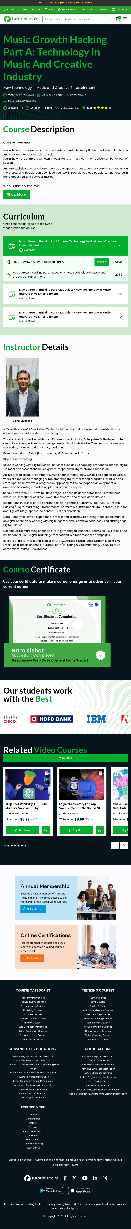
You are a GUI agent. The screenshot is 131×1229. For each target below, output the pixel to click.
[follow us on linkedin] (95, 1178)
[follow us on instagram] (105, 1178)
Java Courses (98, 1001)
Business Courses (33, 1014)
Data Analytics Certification (33, 1097)
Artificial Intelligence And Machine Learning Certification (98, 1093)
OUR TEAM (27, 1160)
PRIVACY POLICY (94, 1160)
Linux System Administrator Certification (98, 1089)
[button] (5, 845)
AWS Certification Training (98, 1072)
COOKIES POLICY (61, 1165)
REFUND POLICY (112, 1160)
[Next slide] (124, 845)
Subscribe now (35, 909)
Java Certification (98, 1081)
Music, (11, 101)
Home (9, 9)
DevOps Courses (98, 1006)
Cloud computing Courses (98, 1026)
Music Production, (26, 101)
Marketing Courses (33, 1010)
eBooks (33, 1122)
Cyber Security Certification (98, 1085)
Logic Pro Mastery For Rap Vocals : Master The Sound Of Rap (79, 808)
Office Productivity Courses (33, 1031)
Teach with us (33, 1147)
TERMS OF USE (77, 1160)
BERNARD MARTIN (18, 813)
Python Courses (98, 997)
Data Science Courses (98, 1022)
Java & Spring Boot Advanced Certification (32, 1056)
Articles (102, 9)
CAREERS (39, 1160)
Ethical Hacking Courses (98, 1031)
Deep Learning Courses (98, 1014)
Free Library (67, 9)
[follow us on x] (74, 1178)
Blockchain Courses (98, 1039)
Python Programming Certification (98, 1077)
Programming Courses (33, 997)
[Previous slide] (115, 845)
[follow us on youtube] (85, 1178)
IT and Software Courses (33, 1018)
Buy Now (24, 830)
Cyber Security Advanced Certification (33, 1081)
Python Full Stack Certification (33, 1093)
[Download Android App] (51, 1190)
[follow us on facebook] (65, 1178)
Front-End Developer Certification (98, 1068)
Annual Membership (33, 1131)
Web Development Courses (33, 1026)
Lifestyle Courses (33, 1022)
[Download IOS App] (80, 1190)
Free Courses (33, 1139)
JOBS (48, 1160)
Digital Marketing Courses (33, 1035)
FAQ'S (75, 1165)
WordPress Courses (33, 1039)
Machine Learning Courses (98, 1018)
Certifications (33, 1118)
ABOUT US (14, 1160)
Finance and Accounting (33, 1001)
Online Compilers (29, 9)
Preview (102, 261)
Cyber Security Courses (33, 1006)
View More (65, 758)
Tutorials (33, 1127)
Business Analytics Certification (98, 1056)
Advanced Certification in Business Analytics (33, 1072)
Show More (16, 194)
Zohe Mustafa (78, 94)
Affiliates (32, 1135)
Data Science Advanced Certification (32, 1060)
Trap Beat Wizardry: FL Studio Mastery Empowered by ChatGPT (26, 808)
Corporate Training (33, 1143)
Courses (33, 1114)
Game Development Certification (98, 1064)
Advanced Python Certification (33, 1076)
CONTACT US (60, 1160)
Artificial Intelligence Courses (98, 1010)
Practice (86, 9)
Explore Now (34, 958)
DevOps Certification (98, 1060)
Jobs (50, 9)
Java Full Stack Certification (33, 1089)
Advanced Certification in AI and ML (33, 1085)
